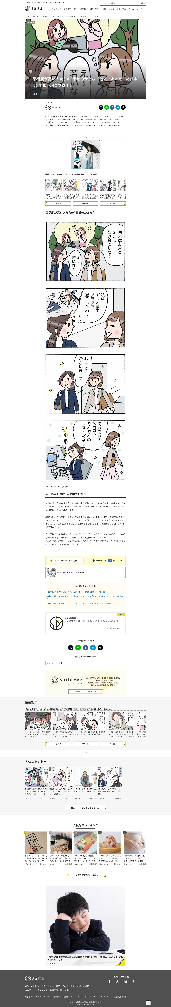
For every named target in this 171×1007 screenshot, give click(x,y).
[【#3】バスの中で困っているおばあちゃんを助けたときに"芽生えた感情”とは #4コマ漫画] (90, 185)
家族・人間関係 (80, 9)
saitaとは (69, 990)
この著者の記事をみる (115, 628)
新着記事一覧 (56, 990)
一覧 (87, 203)
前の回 (58, 203)
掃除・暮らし (94, 9)
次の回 (112, 203)
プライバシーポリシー (92, 997)
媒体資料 (124, 997)
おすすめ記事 (57, 997)
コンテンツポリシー (76, 997)
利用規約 (66, 997)
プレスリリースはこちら (43, 997)
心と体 (131, 9)
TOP (27, 16)
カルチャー (141, 9)
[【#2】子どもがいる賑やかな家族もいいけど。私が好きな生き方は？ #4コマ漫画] (72, 185)
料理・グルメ (108, 9)
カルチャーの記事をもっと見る (85, 807)
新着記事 (67, 9)
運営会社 (117, 997)
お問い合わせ (29, 997)
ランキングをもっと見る (87, 874)
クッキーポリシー (106, 997)
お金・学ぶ (121, 9)
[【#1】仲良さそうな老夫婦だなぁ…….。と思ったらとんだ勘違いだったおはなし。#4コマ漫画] (53, 185)
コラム (50, 663)
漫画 (60, 663)
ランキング (56, 9)
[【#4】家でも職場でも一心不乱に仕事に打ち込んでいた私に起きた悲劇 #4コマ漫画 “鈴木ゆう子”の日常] (108, 185)
